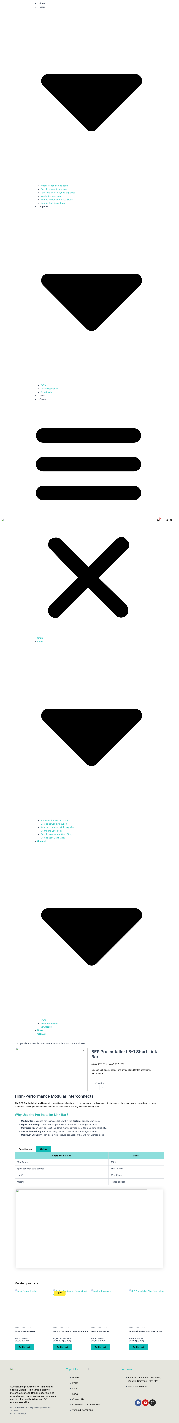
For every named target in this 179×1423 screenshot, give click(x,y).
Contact (43, 399)
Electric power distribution (53, 189)
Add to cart (121, 1086)
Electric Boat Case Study (52, 203)
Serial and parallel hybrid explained (57, 192)
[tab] (25, 1149)
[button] (88, 520)
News (42, 395)
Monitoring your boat (51, 196)
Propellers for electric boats (54, 185)
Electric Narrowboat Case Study (56, 199)
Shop (42, 3)
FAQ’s (43, 385)
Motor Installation (49, 388)
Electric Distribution (34, 1043)
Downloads (46, 392)
